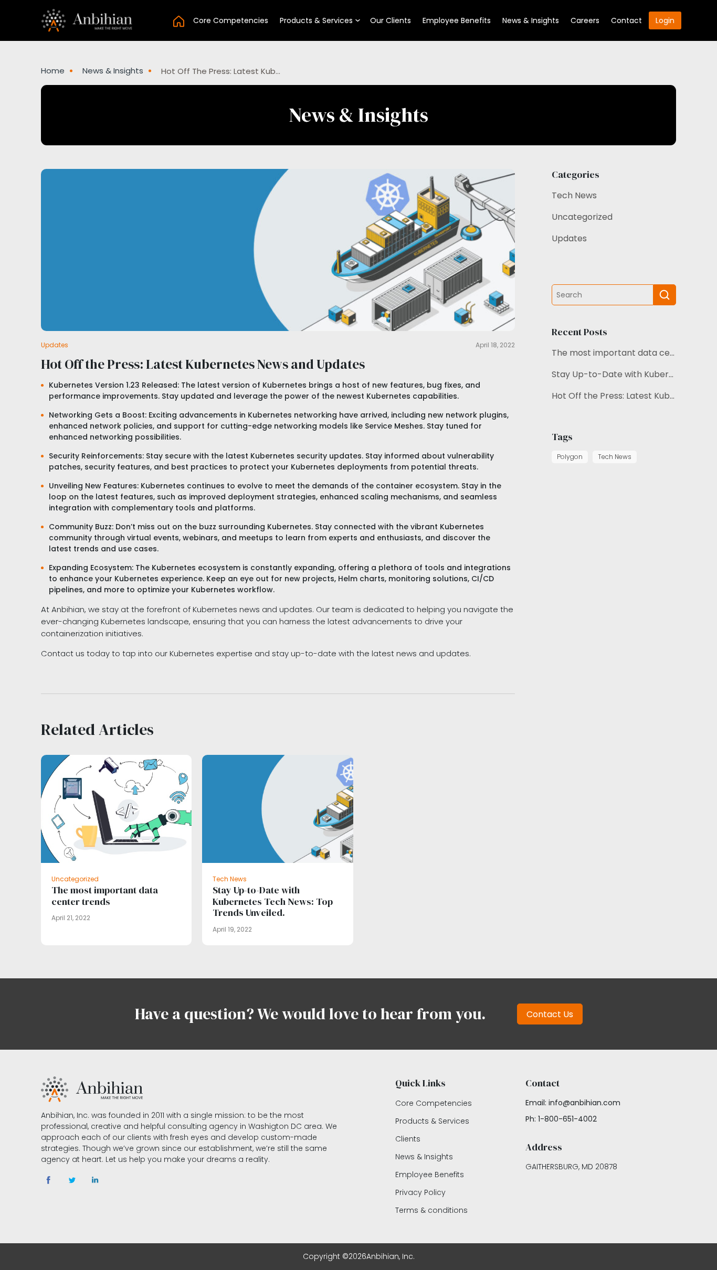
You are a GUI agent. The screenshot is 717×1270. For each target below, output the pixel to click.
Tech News (574, 195)
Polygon (570, 456)
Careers (585, 20)
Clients (407, 1139)
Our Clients (390, 20)
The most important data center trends (614, 353)
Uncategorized (582, 217)
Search (664, 294)
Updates (569, 238)
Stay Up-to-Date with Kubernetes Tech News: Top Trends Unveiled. (614, 374)
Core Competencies (230, 20)
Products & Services (316, 20)
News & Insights (530, 20)
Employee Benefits (457, 20)
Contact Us (549, 1014)
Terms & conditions (431, 1210)
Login (665, 20)
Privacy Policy (420, 1192)
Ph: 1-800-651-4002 (561, 1119)
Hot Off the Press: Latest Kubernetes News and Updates (614, 396)
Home (178, 21)
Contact (626, 20)
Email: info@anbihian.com (572, 1102)
